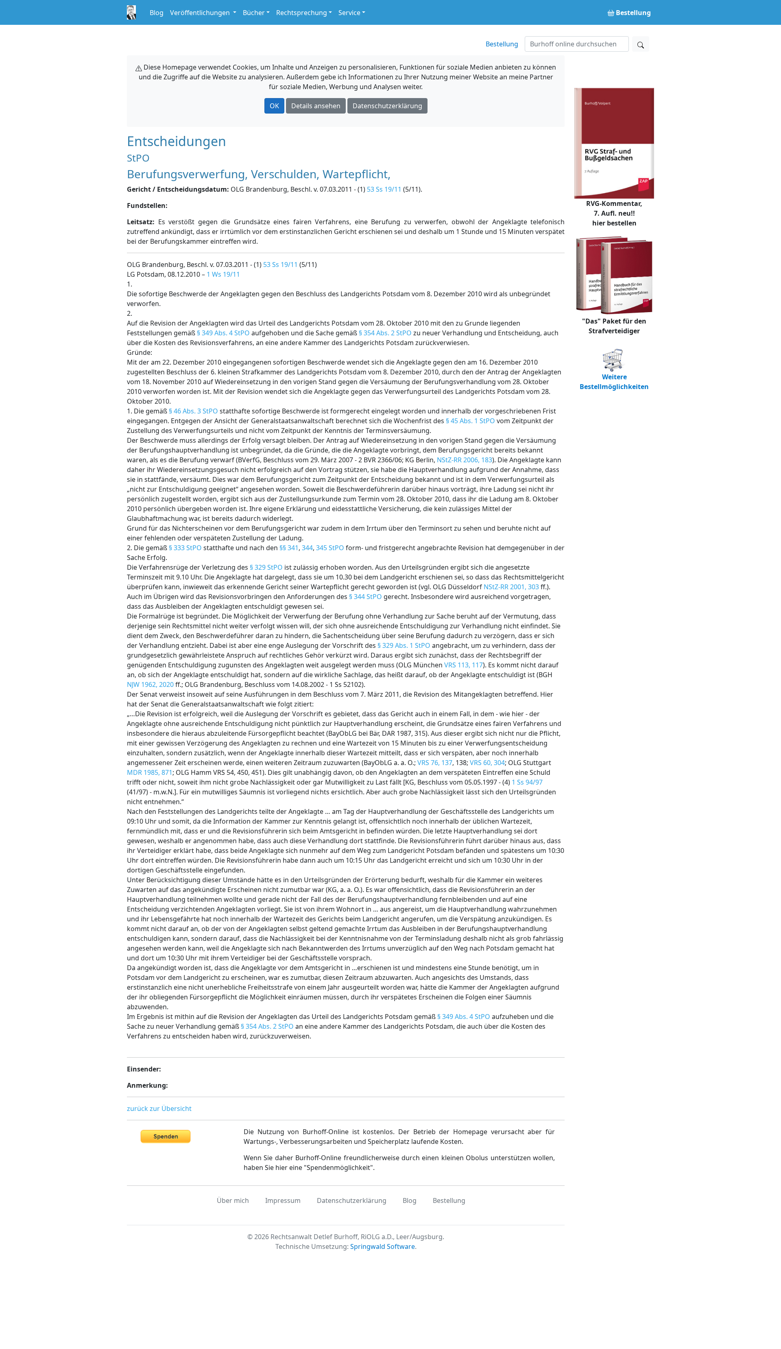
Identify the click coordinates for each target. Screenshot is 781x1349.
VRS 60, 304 (487, 762)
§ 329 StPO (266, 567)
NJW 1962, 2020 (150, 684)
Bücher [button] (254, 12)
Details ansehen (315, 105)
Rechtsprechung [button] (301, 12)
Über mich (233, 1200)
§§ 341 (289, 547)
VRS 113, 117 (463, 664)
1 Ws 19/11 (223, 274)
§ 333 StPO (185, 547)
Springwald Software (382, 1246)
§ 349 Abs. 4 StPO (223, 332)
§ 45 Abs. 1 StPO (470, 420)
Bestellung (502, 43)
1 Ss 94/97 (527, 782)
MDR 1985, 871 (149, 772)
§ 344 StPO (365, 596)
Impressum (283, 1200)
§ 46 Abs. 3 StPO (193, 411)
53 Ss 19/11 (384, 189)
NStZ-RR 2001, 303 (511, 586)
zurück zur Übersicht (159, 1108)
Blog (157, 12)
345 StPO (330, 547)
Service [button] (349, 12)
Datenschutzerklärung (387, 105)
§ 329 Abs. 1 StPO (403, 645)
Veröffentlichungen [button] (200, 12)
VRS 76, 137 (434, 762)
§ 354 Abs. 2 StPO (385, 332)
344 (307, 547)
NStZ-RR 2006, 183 (464, 459)
